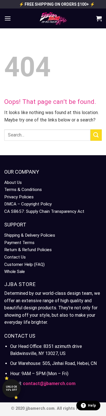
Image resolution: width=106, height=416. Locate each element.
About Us (13, 182)
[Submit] (96, 134)
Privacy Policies (19, 196)
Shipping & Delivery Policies (29, 235)
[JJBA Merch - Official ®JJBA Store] (53, 18)
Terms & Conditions (23, 189)
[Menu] (7, 18)
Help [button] (92, 405)
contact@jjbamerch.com (49, 383)
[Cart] (99, 18)
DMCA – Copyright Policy (28, 204)
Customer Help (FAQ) (24, 264)
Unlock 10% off (11, 388)
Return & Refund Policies (28, 249)
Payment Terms (19, 242)
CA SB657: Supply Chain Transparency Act (44, 211)
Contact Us (15, 257)
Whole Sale (14, 271)
